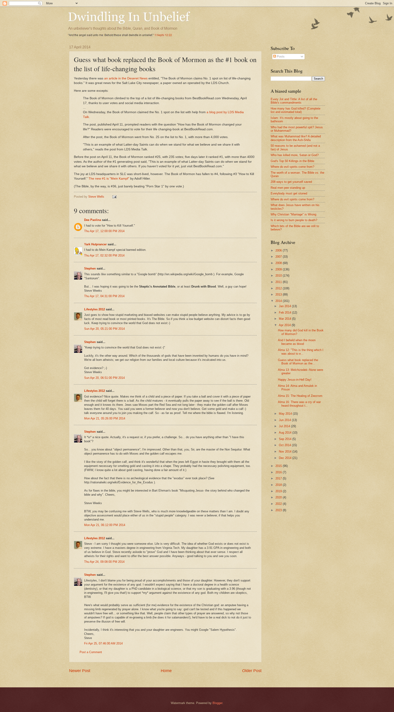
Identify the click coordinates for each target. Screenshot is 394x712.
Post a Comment (91, 652)
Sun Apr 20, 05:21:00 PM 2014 (104, 328)
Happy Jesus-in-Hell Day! (294, 379)
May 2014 (286, 413)
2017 (279, 478)
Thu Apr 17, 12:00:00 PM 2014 (104, 231)
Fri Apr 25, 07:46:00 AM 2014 (103, 643)
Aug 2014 (285, 432)
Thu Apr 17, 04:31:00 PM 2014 (104, 296)
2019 (279, 491)
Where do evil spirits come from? (292, 166)
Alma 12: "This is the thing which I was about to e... (300, 351)
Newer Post (79, 670)
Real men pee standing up (288, 187)
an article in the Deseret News (126, 78)
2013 (279, 294)
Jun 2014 (285, 420)
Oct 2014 (285, 445)
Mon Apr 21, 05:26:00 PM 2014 (104, 418)
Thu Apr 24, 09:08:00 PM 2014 (104, 561)
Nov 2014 (285, 451)
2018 (279, 485)
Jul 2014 (285, 426)
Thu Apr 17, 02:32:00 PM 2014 (104, 255)
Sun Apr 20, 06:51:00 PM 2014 (104, 378)
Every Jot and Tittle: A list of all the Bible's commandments (294, 100)
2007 (279, 256)
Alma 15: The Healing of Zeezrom (300, 396)
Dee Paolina (92, 220)
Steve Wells (96, 196)
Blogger (217, 703)
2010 (279, 275)
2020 (279, 497)
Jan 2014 (285, 306)
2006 (279, 250)
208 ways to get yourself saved (291, 181)
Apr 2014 (285, 325)
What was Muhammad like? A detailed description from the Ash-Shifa (296, 138)
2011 (279, 282)
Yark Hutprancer (95, 244)
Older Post (252, 670)
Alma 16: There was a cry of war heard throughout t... (299, 403)
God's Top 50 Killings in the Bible (292, 161)
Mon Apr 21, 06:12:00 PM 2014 (104, 525)
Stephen (90, 268)
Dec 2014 (285, 458)
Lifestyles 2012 (94, 309)
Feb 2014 (285, 312)
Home (166, 670)
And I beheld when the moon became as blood (297, 341)
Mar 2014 (285, 318)
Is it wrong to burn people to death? (294, 220)
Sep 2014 (285, 439)
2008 (279, 263)
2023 (279, 510)
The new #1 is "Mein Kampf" (108, 178)
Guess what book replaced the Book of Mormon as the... (298, 361)
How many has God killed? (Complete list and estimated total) (295, 110)
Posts (280, 56)
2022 (279, 503)
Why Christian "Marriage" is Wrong (293, 214)
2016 (279, 472)
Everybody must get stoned (289, 193)
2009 (279, 269)
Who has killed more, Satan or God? (295, 155)
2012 (279, 288)
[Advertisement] (309, 552)
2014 (279, 301)
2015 (279, 466)
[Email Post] (114, 196)
